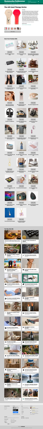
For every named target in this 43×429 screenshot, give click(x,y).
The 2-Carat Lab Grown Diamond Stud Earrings (10, 105)
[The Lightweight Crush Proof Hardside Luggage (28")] (21, 134)
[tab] (5, 28)
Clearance (18, 3)
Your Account (25, 3)
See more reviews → (32, 414)
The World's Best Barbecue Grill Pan (9, 188)
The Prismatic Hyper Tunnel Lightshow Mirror (9, 205)
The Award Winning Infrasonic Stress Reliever (33, 205)
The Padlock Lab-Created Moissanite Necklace (9, 171)
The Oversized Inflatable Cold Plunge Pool (10, 155)
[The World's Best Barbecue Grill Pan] (9, 184)
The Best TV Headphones (9, 121)
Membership (21, 3)
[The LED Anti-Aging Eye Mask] (33, 101)
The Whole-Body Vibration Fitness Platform (9, 72)
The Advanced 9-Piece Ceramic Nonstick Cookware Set (21, 72)
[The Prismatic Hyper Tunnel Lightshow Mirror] (9, 201)
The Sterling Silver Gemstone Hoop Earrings (33, 138)
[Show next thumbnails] (21, 28)
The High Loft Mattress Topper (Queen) (33, 171)
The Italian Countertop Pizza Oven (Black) (21, 122)
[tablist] (12, 28)
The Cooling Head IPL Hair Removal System (21, 105)
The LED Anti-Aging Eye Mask (33, 104)
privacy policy (18, 414)
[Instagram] (23, 418)
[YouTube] (24, 418)
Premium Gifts (13, 5)
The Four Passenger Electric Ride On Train (33, 88)
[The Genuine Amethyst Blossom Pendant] (21, 217)
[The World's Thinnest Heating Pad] (33, 151)
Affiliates (22, 410)
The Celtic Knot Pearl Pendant (10, 221)
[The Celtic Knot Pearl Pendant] (9, 217)
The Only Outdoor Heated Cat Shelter (21, 205)
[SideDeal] (7, 422)
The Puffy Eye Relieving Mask (21, 187)
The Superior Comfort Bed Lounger (21, 54)
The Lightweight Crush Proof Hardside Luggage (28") (21, 138)
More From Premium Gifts (10, 38)
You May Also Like (8, 229)
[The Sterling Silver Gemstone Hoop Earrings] (33, 134)
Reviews (31, 406)
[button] (38, 3)
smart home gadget (33, 2)
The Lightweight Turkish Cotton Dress (21, 155)
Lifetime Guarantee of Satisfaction (26, 24)
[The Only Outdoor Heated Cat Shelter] (21, 201)
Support (28, 3)
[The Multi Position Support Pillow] (9, 50)
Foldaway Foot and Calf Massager (33, 122)
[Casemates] (10, 423)
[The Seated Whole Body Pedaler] (33, 184)
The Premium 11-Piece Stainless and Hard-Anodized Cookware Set (33, 54)
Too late (13, 31)
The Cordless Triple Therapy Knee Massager (10, 138)
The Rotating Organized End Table (33, 72)
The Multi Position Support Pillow (9, 54)
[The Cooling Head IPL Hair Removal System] (21, 101)
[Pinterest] (26, 418)
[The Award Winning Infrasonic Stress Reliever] (33, 201)
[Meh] (7, 420)
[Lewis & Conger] (13, 419)
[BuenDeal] (13, 422)
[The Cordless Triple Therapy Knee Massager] (9, 134)
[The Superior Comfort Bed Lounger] (21, 50)
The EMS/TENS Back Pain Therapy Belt (21, 171)
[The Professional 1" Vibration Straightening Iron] (9, 84)
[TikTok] (28, 418)
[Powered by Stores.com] (21, 426)
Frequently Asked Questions (25, 407)
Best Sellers (10, 3)
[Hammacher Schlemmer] (14, 1)
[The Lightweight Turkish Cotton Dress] (21, 151)
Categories (7, 3)
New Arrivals (14, 3)
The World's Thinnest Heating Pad (33, 155)
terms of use (14, 414)
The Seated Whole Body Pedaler (33, 188)
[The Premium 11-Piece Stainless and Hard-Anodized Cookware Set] (33, 50)
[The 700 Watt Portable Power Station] (21, 84)
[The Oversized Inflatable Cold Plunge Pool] (9, 151)
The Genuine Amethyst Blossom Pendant (21, 221)
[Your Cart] (38, 1)
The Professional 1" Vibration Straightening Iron (10, 88)
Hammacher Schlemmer (7, 5)
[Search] (28, 1)
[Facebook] (21, 418)
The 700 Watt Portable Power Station (21, 88)
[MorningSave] (13, 420)
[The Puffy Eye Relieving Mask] (21, 184)
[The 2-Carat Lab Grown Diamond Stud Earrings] (9, 101)
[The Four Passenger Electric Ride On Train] (33, 84)
